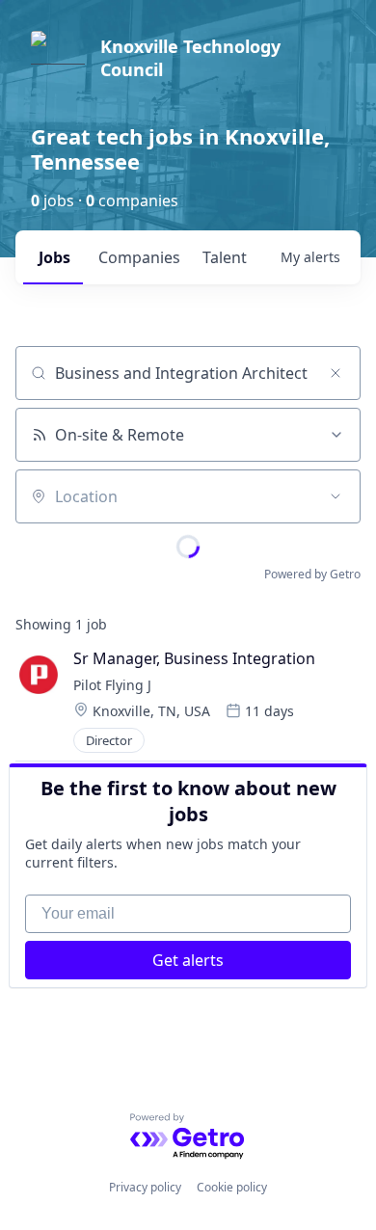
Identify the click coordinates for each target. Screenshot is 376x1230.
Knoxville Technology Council (190, 58)
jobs (54, 257)
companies (139, 257)
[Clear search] (335, 373)
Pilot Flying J (112, 685)
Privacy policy (145, 1187)
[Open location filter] (335, 496)
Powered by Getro (312, 574)
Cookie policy (232, 1187)
